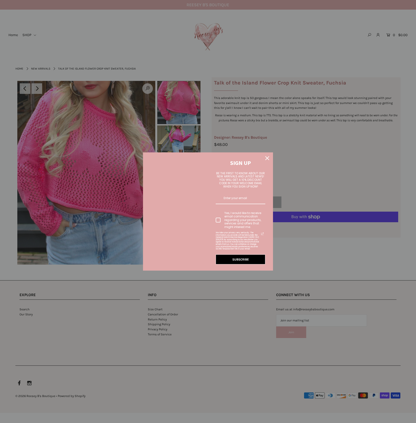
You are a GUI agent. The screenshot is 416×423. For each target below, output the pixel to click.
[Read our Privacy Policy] (262, 234)
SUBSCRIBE (240, 259)
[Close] (267, 158)
